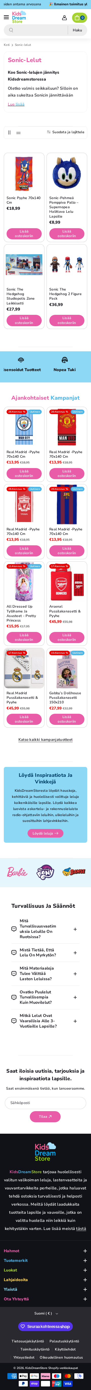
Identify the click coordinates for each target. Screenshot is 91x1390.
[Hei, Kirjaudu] (64, 17)
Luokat (10, 1270)
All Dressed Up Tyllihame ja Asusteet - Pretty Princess (21, 613)
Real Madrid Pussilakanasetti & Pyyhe (22, 698)
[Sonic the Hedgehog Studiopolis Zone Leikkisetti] (24, 264)
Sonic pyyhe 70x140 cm (23, 200)
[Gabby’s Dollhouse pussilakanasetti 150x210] (67, 668)
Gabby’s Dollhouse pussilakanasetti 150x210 (65, 698)
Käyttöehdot (65, 1349)
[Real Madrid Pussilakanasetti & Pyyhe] (24, 668)
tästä (81, 1228)
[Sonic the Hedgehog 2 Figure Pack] (67, 264)
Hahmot (11, 1251)
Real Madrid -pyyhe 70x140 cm (23, 454)
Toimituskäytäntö (35, 1349)
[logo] (45, 1151)
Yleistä (10, 1289)
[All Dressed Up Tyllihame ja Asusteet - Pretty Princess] (24, 582)
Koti (7, 45)
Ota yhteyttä (16, 1299)
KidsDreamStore (36, 1368)
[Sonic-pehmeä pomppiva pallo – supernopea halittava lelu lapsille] (67, 173)
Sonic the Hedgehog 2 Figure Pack (65, 294)
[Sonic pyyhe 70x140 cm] (24, 173)
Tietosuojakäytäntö (28, 1341)
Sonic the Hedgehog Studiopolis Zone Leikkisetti (21, 296)
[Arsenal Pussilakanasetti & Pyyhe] (67, 582)
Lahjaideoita (16, 1280)
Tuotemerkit (16, 1260)
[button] (7, 16)
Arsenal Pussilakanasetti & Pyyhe (65, 611)
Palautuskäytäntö (64, 1341)
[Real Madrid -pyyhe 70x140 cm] (24, 427)
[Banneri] (17, 872)
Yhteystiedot (24, 1357)
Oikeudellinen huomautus (61, 1357)
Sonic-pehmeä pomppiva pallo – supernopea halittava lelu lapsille (64, 207)
